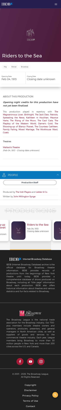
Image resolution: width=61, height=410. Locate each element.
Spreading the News (13, 117)
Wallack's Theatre (11, 147)
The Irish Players (23, 192)
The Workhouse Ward (47, 129)
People (13, 175)
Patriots (54, 114)
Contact (30, 406)
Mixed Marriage (26, 129)
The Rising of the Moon (23, 120)
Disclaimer (30, 390)
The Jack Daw (42, 114)
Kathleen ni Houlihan (37, 117)
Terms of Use (30, 401)
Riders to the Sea (37, 224)
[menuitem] (56, 4)
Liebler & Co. (42, 192)
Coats (6, 132)
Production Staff (29, 182)
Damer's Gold (45, 123)
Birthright (29, 114)
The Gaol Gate (45, 120)
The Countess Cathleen (46, 126)
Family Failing (10, 129)
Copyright (30, 385)
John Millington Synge (24, 196)
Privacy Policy (30, 395)
